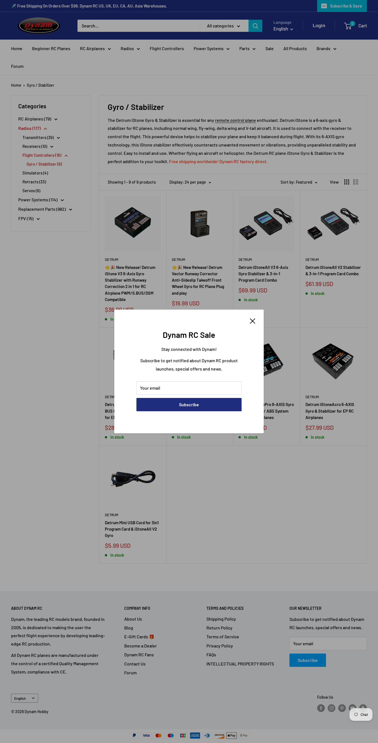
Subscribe (189, 404)
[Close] (252, 320)
